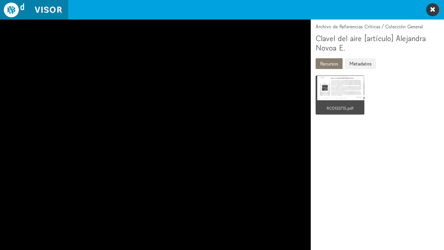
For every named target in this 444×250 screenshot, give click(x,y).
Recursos (329, 64)
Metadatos (360, 64)
